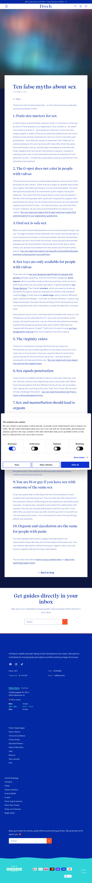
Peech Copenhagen (17, 728)
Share (18, 99)
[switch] (34, 449)
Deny (17, 465)
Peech (84, 872)
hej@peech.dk (59, 675)
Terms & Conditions (17, 736)
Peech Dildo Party (16, 747)
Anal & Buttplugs (11, 778)
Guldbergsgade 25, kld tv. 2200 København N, (19, 693)
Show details (79, 457)
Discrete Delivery (16, 743)
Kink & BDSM (10, 793)
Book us (12, 755)
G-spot (7, 797)
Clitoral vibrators (11, 790)
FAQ (10, 763)
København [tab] (14, 688)
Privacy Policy (14, 740)
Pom (24, 295)
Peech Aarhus (14, 732)
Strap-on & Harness (13, 809)
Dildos (7, 786)
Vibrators (8, 782)
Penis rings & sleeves (13, 801)
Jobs (10, 751)
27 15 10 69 (22, 675)
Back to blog (47, 572)
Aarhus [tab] (24, 688)
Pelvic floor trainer (12, 805)
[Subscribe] (64, 622)
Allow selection (46, 465)
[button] (75, 6)
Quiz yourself (14, 759)
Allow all (75, 465)
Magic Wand (10, 813)
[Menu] (6, 6)
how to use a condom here (48, 559)
